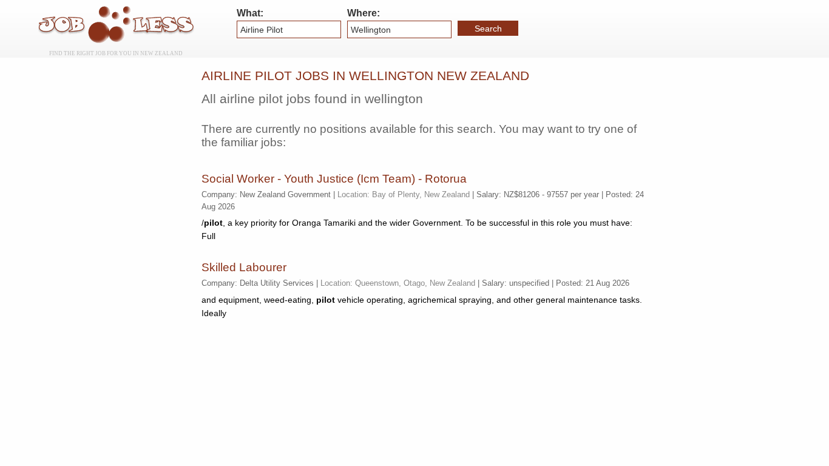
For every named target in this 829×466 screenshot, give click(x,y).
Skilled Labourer (243, 267)
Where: (363, 13)
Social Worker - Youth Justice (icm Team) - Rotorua (334, 178)
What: (250, 13)
